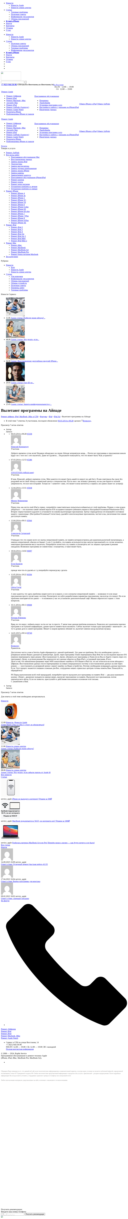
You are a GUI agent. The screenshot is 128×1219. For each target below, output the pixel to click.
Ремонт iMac (16, 245)
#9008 (29, 605)
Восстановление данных (21, 159)
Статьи (9, 10)
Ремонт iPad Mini (18, 238)
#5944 (29, 520)
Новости (9, 3)
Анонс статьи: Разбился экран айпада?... (28, 318)
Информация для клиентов (22, 17)
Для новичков (17, 276)
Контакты (10, 26)
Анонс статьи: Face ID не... (22, 383)
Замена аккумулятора (20, 166)
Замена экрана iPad (19, 162)
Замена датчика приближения (23, 168)
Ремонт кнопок (17, 180)
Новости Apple (17, 5)
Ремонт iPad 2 (17, 227)
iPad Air (57, 416)
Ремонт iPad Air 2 (18, 236)
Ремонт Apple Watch (15, 109)
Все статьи (5, 845)
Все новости (6, 775)
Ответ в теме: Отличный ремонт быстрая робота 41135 (24, 864)
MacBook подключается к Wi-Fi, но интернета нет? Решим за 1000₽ (41, 821)
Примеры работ (17, 288)
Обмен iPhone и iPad (88, 104)
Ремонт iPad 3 (17, 229)
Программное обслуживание (46, 96)
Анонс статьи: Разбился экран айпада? (17, 748)
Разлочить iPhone (13, 112)
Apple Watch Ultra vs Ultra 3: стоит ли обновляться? (22, 725)
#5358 (29, 434)
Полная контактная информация (20, 1049)
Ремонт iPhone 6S (18, 209)
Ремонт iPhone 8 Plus (20, 220)
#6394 (29, 574)
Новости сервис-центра (21, 8)
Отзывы (9, 28)
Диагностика (16, 164)
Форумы (43, 416)
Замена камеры (17, 173)
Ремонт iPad (11, 98)
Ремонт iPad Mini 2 (19, 241)
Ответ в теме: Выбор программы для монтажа (20, 881)
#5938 (29, 488)
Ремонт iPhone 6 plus (19, 207)
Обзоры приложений (20, 19)
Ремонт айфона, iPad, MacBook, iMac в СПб (19, 416)
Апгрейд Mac (12, 103)
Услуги (4, 146)
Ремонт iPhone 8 (18, 218)
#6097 (29, 551)
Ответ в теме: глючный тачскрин (15, 898)
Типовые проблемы (19, 12)
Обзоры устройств (19, 283)
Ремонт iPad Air (17, 234)
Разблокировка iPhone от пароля (20, 114)
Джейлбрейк (44, 103)
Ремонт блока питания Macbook (24, 254)
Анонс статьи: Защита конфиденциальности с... (31, 404)
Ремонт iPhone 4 (18, 193)
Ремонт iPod (11, 105)
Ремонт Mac (11, 243)
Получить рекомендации (35, 1214)
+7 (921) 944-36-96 (9, 85)
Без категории (12, 257)
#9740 (29, 633)
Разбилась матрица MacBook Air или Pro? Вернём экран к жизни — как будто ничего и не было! (53, 843)
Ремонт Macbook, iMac (16, 100)
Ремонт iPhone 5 (18, 198)
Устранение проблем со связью (24, 189)
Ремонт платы (17, 182)
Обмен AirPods (103, 104)
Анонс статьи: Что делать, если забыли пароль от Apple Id (25, 772)
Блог (13, 267)
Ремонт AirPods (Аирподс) (17, 107)
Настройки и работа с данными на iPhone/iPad (59, 107)
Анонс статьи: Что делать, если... (25, 339)
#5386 (29, 460)
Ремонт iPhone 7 (18, 214)
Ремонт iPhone (12, 191)
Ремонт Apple (7, 92)
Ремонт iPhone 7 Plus (20, 216)
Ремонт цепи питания (20, 184)
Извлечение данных (47, 109)
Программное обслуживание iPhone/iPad (28, 177)
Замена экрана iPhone (20, 171)
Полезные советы (18, 14)
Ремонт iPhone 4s (18, 196)
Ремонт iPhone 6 (18, 205)
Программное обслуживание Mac (25, 157)
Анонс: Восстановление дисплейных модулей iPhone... (34, 361)
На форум (5, 901)
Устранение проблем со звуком (24, 186)
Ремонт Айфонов (13, 96)
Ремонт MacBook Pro (20, 252)
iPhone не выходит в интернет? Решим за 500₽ (32, 799)
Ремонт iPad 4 (17, 232)
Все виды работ (12, 155)
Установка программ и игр (50, 105)
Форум (9, 23)
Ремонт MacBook (18, 247)
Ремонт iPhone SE (18, 223)
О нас (8, 30)
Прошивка (43, 100)
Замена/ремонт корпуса (21, 175)
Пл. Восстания (58, 85)
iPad (50, 416)
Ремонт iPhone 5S (18, 202)
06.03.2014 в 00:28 (65, 421)
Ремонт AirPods (12, 153)
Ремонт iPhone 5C (18, 200)
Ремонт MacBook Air (20, 250)
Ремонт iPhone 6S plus (20, 211)
